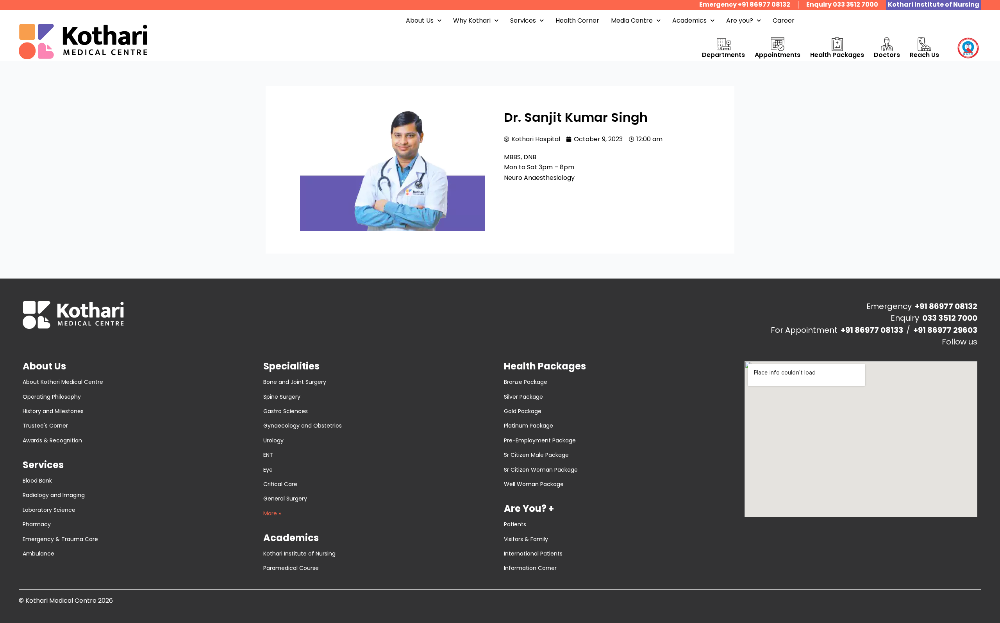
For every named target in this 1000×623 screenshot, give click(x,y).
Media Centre (632, 20)
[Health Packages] (837, 44)
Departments (723, 54)
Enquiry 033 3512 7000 (842, 4)
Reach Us (924, 54)
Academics (689, 20)
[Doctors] (887, 44)
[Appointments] (777, 44)
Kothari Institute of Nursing (933, 4)
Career (784, 20)
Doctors (887, 54)
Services (523, 20)
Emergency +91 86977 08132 (744, 4)
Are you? (739, 20)
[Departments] (723, 44)
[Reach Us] (924, 44)
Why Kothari (472, 20)
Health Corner (577, 20)
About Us (420, 20)
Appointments (777, 54)
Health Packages (837, 54)
